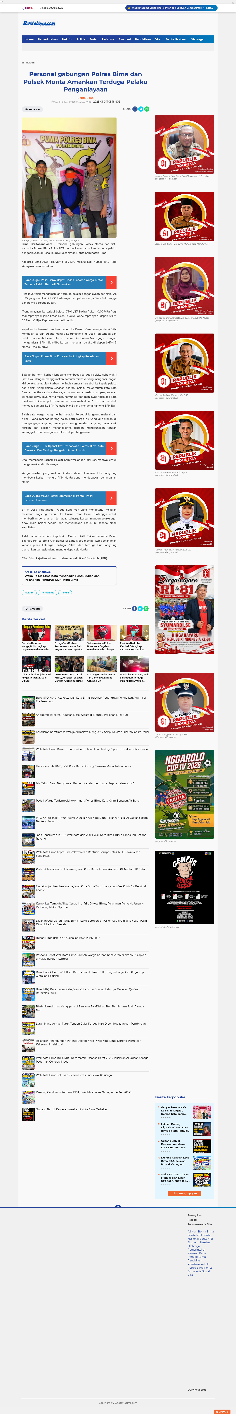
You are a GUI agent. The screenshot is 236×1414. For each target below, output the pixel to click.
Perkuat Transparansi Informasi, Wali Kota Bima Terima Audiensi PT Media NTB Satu (90, 869)
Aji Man (192, 1231)
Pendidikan (143, 39)
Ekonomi (125, 39)
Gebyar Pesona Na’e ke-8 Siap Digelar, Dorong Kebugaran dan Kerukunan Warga (175, 1111)
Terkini (65, 592)
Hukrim (67, 39)
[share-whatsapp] (146, 109)
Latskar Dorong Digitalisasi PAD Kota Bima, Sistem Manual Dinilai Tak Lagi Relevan (174, 1127)
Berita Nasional (176, 39)
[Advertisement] (85, 1149)
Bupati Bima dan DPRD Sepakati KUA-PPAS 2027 (68, 938)
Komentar (34, 109)
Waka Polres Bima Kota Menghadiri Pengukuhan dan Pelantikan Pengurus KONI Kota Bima (62, 577)
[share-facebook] (135, 109)
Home (29, 8)
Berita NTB (195, 1235)
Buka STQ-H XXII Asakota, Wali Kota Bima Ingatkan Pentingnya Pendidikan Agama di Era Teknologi (173, 7)
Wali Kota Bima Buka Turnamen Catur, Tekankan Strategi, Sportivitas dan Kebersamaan (92, 749)
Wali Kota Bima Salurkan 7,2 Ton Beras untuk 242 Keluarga (74, 1075)
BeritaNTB (206, 1238)
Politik (81, 39)
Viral (158, 39)
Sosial (93, 39)
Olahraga (197, 39)
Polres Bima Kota (200, 1269)
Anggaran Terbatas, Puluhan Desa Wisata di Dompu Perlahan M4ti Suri (82, 715)
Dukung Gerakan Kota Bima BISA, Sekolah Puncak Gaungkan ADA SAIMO (83, 1092)
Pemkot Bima (197, 1256)
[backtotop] (118, 1208)
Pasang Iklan (195, 1215)
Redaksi (192, 1219)
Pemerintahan (48, 39)
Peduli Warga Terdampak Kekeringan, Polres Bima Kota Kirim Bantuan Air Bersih (88, 800)
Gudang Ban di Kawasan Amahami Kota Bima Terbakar (71, 1109)
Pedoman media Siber (200, 1224)
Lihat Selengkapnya (184, 1193)
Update (223, 1411)
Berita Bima (206, 1231)
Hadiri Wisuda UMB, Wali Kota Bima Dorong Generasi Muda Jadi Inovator (83, 766)
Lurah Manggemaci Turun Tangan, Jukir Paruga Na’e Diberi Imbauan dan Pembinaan (91, 1023)
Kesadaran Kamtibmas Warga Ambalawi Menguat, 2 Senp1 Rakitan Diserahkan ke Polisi (92, 732)
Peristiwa (108, 39)
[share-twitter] (140, 109)
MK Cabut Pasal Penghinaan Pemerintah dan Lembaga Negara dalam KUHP (85, 783)
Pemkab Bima (197, 1253)
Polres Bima (47, 592)
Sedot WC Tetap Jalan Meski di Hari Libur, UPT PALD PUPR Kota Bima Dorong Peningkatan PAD (175, 1178)
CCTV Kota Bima (197, 1389)
